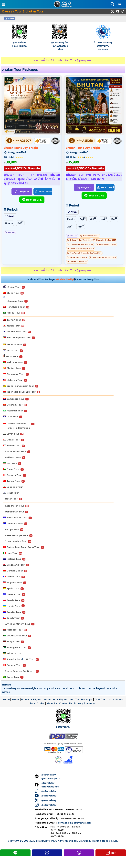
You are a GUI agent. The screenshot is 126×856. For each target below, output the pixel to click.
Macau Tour (13, 313)
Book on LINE (34, 200)
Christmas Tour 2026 (78, 261)
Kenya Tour (13, 641)
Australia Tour (15, 523)
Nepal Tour (12, 356)
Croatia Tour (14, 612)
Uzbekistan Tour (14, 511)
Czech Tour (13, 618)
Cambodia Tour (15, 399)
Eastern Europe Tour (16, 535)
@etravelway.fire (59, 42)
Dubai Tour (13, 439)
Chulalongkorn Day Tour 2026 (82, 248)
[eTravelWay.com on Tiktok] (122, 11)
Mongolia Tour (15, 301)
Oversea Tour (11, 11)
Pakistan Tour (13, 457)
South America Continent (19, 671)
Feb (21, 223)
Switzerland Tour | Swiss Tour (23, 547)
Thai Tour (100, 699)
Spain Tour (13, 588)
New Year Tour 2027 (91, 235)
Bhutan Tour (14, 368)
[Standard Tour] (55, 141)
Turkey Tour (13, 481)
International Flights (55, 699)
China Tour (13, 293)
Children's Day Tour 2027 (80, 240)
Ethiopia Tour (14, 653)
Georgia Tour (14, 475)
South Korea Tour (16, 331)
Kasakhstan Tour (14, 506)
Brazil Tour (13, 677)
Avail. (11, 216)
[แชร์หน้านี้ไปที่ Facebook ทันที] (9, 19)
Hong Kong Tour (16, 307)
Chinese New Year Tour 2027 (81, 244)
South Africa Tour (17, 635)
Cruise (40, 703)
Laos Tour (12, 416)
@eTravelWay (48, 791)
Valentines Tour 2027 (107, 244)
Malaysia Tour (15, 380)
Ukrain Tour (13, 606)
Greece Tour (14, 594)
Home (6, 699)
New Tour (11, 232)
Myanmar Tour (15, 410)
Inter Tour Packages (81, 699)
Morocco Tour (14, 630)
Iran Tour (12, 463)
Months (9, 223)
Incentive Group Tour (87, 279)
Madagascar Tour (16, 647)
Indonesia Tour (15, 392)
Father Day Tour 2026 (78, 257)
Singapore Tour (15, 374)
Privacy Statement (85, 703)
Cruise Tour (13, 287)
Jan (70, 226)
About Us (51, 703)
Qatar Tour (11, 498)
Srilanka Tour (14, 344)
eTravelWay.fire (50, 786)
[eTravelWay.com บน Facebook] (117, 11)
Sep (83, 218)
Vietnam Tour (14, 405)
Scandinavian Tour (16, 541)
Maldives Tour (15, 362)
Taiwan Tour (14, 320)
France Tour (13, 576)
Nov (104, 218)
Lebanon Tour (15, 487)
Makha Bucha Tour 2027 (106, 240)
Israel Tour (13, 493)
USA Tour (29, 659)
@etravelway (19, 42)
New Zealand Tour (17, 517)
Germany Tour (15, 570)
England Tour (14, 582)
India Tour (12, 350)
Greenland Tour (15, 565)
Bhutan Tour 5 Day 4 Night (21, 148)
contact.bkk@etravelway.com (75, 823)
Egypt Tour (13, 434)
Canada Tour (14, 665)
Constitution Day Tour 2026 (104, 257)
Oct (93, 218)
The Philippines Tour (19, 337)
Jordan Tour (13, 445)
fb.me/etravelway (103, 42)
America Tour (14, 659)
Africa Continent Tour (17, 624)
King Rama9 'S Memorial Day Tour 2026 (85, 253)
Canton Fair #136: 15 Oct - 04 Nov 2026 (18, 426)
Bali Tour (30, 392)
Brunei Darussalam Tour (20, 386)
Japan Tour (13, 325)
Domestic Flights (31, 699)
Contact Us (65, 703)
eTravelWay (47, 783)
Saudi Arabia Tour (15, 451)
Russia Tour (13, 600)
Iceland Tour (14, 559)
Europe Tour (12, 529)
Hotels (15, 699)
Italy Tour (12, 553)
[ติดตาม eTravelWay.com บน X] (112, 11)
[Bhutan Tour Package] (32, 132)
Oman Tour (13, 469)
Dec (114, 218)
